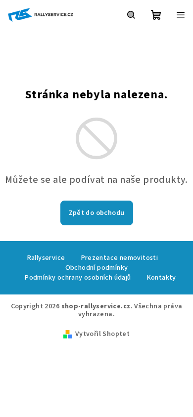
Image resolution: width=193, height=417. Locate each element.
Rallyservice (46, 258)
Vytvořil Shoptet (102, 334)
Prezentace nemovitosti (119, 258)
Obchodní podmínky (96, 268)
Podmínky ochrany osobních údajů (78, 278)
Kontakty (161, 278)
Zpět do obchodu (97, 213)
